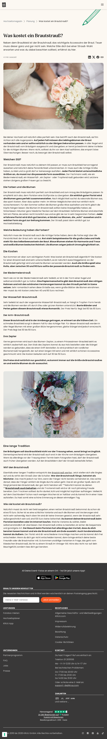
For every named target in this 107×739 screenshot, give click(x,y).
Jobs (5, 665)
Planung (30, 21)
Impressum (61, 621)
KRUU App (8, 623)
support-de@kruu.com (67, 685)
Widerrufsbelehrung (65, 626)
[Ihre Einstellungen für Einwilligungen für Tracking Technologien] (4, 734)
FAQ (5, 660)
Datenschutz (61, 636)
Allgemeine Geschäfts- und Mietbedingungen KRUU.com (78, 615)
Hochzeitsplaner (11, 618)
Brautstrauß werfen (62, 472)
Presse (6, 670)
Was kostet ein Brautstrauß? (53, 21)
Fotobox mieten (11, 613)
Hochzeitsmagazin (12, 21)
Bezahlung (60, 631)
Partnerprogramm (12, 655)
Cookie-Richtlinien (64, 642)
